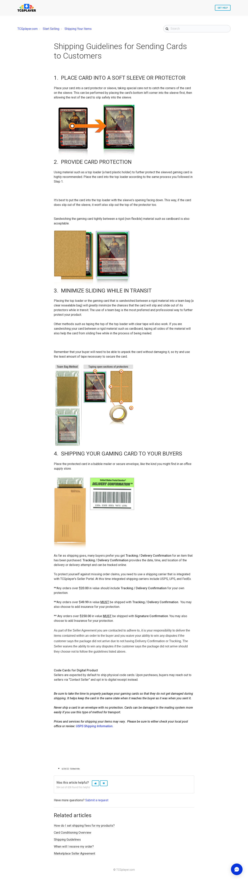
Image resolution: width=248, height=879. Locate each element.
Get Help (223, 8)
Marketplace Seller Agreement (74, 853)
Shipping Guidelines (67, 839)
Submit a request (96, 800)
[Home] (26, 8)
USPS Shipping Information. (94, 726)
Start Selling (51, 29)
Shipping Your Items (78, 29)
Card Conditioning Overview (72, 832)
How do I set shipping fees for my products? (84, 825)
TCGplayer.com (27, 29)
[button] (95, 783)
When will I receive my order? (74, 846)
